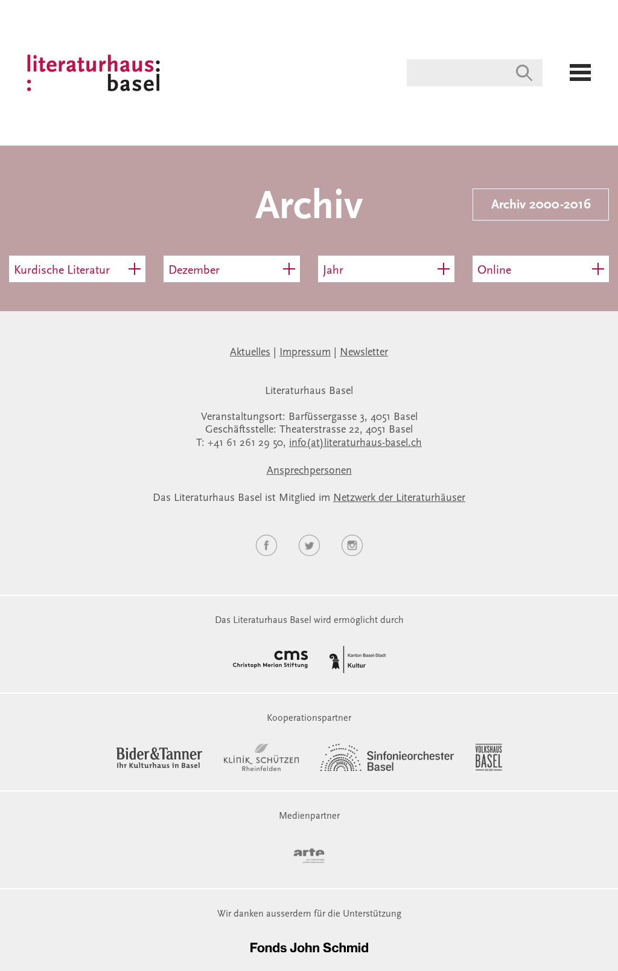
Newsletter (364, 352)
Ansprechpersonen (309, 471)
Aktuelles (250, 352)
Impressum (305, 352)
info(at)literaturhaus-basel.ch (355, 443)
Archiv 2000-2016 (541, 205)
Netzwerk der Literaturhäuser (399, 498)
